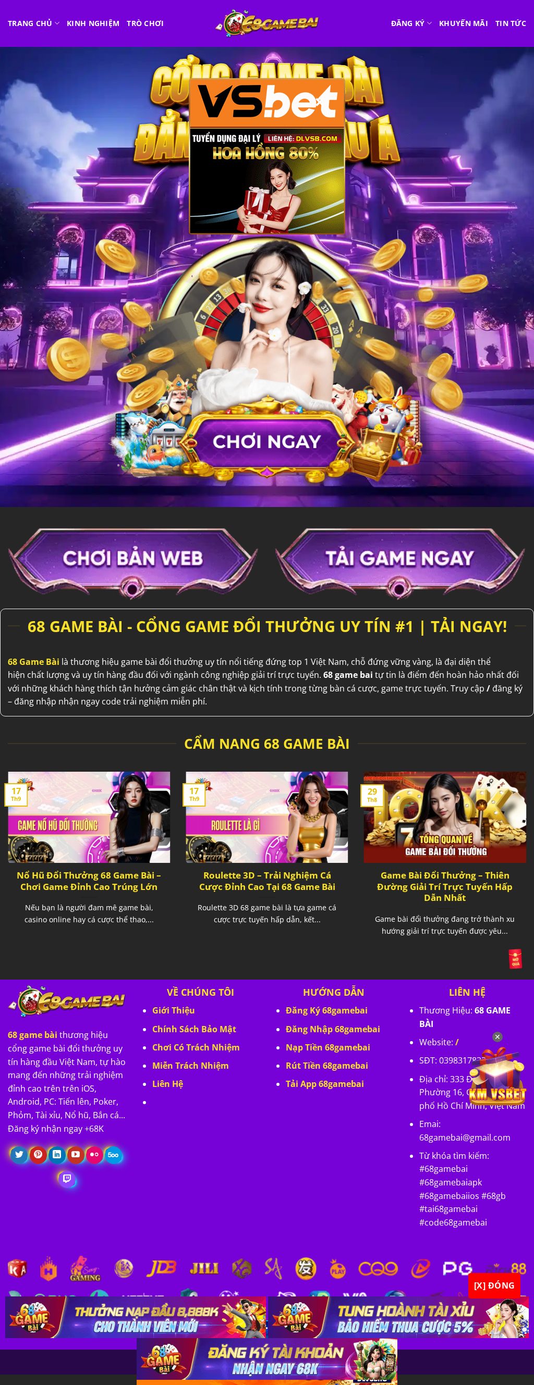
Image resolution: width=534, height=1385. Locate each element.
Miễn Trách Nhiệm (190, 1065)
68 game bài (32, 1035)
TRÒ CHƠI (145, 23)
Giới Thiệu (173, 1010)
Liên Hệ (167, 1084)
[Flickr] (94, 1155)
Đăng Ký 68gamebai (327, 1010)
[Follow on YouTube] (75, 1155)
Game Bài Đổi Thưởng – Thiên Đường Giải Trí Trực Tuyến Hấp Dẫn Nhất (445, 887)
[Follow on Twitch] (67, 1180)
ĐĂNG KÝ (408, 23)
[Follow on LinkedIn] (57, 1155)
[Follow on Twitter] (19, 1155)
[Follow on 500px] (113, 1155)
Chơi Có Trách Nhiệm (196, 1047)
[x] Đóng (494, 1285)
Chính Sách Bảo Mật (194, 1029)
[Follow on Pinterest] (38, 1155)
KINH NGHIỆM (93, 23)
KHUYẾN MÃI (463, 23)
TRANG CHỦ (30, 23)
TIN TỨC (510, 23)
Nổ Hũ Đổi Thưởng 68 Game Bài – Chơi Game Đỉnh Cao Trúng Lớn (89, 881)
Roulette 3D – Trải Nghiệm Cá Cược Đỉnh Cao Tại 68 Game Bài (267, 881)
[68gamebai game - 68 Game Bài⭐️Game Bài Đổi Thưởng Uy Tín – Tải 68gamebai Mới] (267, 23)
